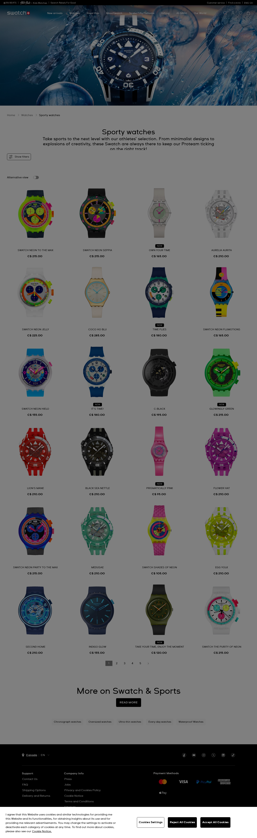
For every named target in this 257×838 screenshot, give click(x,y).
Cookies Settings (151, 822)
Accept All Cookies (215, 822)
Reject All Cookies (182, 822)
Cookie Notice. (42, 831)
